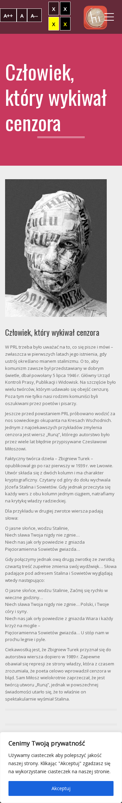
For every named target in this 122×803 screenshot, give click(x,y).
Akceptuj (61, 788)
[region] (61, 767)
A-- (34, 15)
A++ (8, 15)
